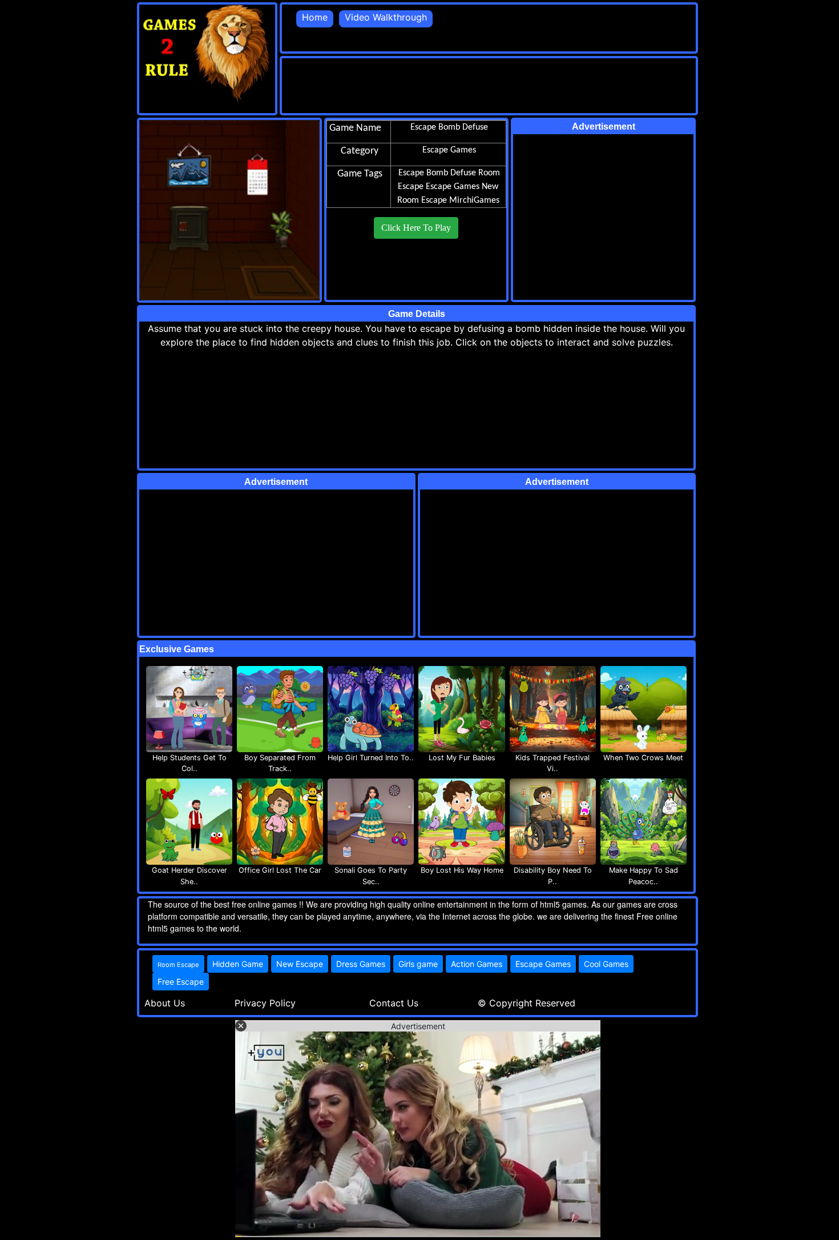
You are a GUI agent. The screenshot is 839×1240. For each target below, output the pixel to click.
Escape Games (452, 186)
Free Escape (181, 981)
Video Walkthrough (386, 17)
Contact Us (393, 1003)
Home (315, 17)
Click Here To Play (416, 227)
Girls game (418, 964)
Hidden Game (237, 964)
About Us (164, 1003)
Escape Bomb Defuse (437, 173)
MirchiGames (474, 200)
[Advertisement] (489, 84)
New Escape (299, 964)
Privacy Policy (265, 1003)
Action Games (476, 964)
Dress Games (360, 964)
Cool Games (606, 964)
